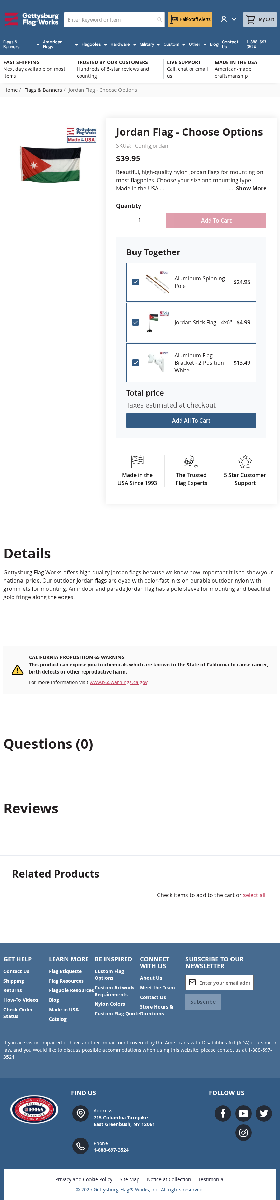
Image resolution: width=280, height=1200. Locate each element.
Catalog (58, 1019)
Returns (12, 990)
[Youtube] (243, 1113)
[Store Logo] (31, 19)
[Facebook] (223, 1113)
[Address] (80, 1113)
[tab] (140, 553)
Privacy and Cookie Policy (83, 1179)
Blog (54, 1000)
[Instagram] (243, 1132)
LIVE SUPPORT (184, 62)
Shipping (13, 980)
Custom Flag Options (109, 974)
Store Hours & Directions (156, 1010)
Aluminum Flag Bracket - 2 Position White (199, 362)
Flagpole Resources (71, 990)
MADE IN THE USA (236, 62)
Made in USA (64, 1009)
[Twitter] (264, 1113)
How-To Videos (20, 1000)
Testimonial (211, 1179)
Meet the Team (157, 987)
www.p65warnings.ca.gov (118, 682)
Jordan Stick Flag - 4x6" (203, 322)
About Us (151, 978)
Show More (251, 188)
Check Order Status (18, 1012)
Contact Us (16, 971)
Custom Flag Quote (117, 1013)
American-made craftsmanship (233, 72)
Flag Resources (66, 980)
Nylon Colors (110, 1004)
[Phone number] (80, 1145)
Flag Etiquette (65, 971)
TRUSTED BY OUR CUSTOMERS (112, 62)
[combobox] (114, 19)
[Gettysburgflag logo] (36, 1109)
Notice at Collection (169, 1179)
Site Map (130, 1179)
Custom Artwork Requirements (114, 991)
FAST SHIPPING (21, 62)
